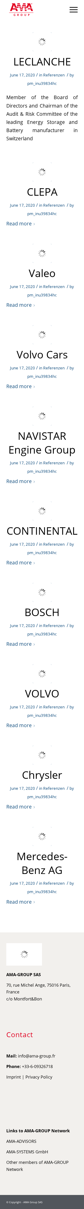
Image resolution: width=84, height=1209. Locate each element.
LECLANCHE (42, 61)
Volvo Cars (42, 354)
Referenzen (54, 75)
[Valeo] (42, 253)
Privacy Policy (38, 1077)
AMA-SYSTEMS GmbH (27, 1152)
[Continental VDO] (42, 511)
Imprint (13, 1077)
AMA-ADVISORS (21, 1141)
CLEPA (42, 191)
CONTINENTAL (42, 530)
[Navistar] (42, 416)
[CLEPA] (42, 171)
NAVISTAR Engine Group (42, 443)
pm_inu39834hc (42, 83)
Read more (19, 223)
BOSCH (42, 612)
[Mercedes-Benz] (42, 836)
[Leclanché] (42, 41)
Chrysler (42, 775)
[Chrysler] (42, 755)
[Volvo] (42, 334)
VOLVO (42, 693)
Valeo (42, 273)
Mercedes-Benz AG (42, 863)
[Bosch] (42, 592)
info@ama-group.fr (36, 1056)
